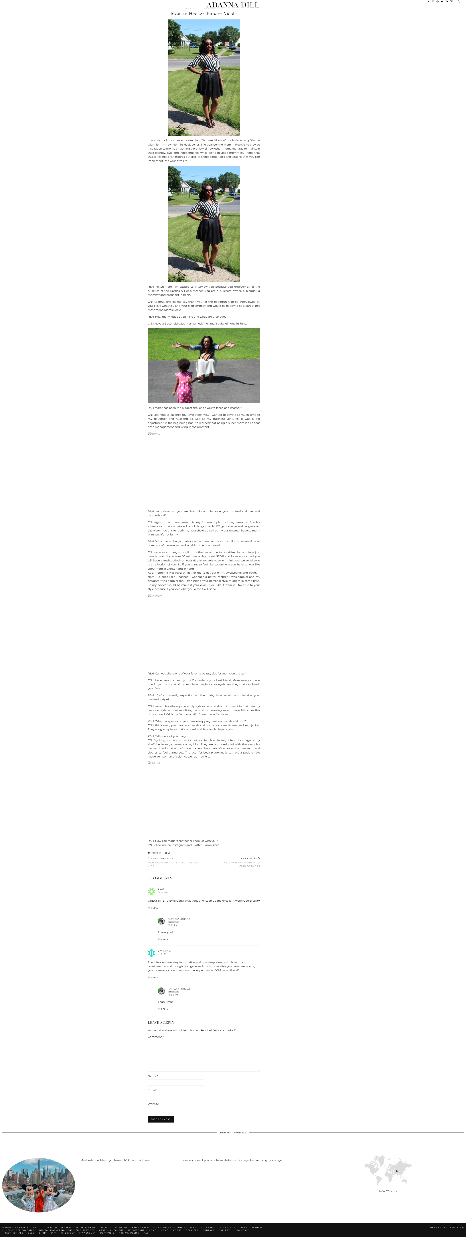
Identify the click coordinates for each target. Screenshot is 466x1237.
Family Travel (141, 1227)
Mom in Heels (161, 853)
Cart (102, 1230)
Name (153, 1076)
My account (136, 1230)
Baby (243, 1227)
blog (162, 740)
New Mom (229, 1227)
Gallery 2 (243, 1230)
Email (152, 1090)
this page (243, 1160)
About (177, 1230)
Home (153, 1230)
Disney (191, 1227)
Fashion (257, 1227)
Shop (42, 1233)
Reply (154, 908)
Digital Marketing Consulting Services (67, 1230)
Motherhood (209, 1227)
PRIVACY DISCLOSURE (114, 1227)
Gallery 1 (225, 1230)
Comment (156, 1037)
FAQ (146, 1233)
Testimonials (14, 1233)
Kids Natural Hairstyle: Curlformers (242, 862)
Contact (208, 1230)
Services (192, 1230)
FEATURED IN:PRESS (59, 1227)
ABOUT (37, 1227)
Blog (31, 1233)
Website (153, 1104)
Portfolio (107, 1233)
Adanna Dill (232, 5)
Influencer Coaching (20, 1230)
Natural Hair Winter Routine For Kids (173, 862)
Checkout (117, 1230)
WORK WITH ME (86, 1227)
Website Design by (447, 1227)
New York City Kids (169, 1227)
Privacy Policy (129, 1233)
